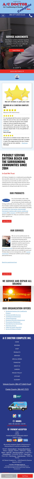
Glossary (17, 379)
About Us (17, 366)
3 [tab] (17, 68)
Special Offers (17, 359)
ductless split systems (15, 211)
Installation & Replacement (13, 316)
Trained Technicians (11, 318)
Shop (17, 348)
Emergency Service (11, 325)
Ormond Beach (7, 454)
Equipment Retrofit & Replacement (15, 320)
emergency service (7, 248)
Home (17, 342)
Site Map (17, 376)
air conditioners (6, 209)
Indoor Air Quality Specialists (14, 327)
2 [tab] (16, 68)
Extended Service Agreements (14, 323)
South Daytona (21, 456)
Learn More (16, 50)
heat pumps (14, 209)
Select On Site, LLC (21, 464)
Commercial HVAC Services (13, 315)
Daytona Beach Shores (24, 449)
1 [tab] (14, 68)
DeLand (10, 450)
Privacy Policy (17, 373)
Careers (17, 369)
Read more (6, 130)
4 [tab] (19, 68)
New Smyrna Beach (18, 452)
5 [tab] (21, 68)
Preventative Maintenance (13, 322)
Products (17, 352)
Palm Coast (27, 454)
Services (17, 355)
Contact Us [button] (9, 476)
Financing (17, 362)
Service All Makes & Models (13, 329)
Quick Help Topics (16, 71)
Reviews (17, 345)
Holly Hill (8, 452)
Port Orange (12, 456)
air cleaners (12, 212)
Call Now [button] (25, 476)
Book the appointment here (9, 262)
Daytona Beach (12, 449)
